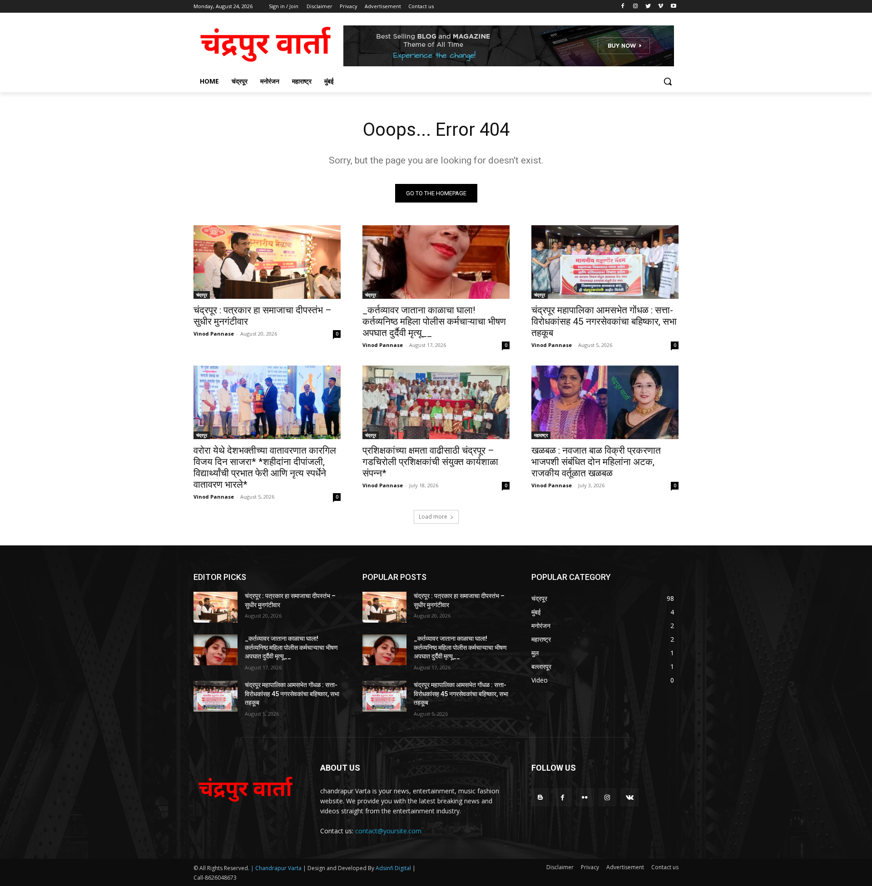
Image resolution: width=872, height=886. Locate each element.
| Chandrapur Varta (276, 868)
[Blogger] (540, 797)
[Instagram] (635, 6)
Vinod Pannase (213, 333)
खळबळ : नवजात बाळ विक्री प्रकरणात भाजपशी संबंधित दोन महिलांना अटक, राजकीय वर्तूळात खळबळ (596, 462)
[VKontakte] (630, 797)
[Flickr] (585, 797)
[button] (668, 81)
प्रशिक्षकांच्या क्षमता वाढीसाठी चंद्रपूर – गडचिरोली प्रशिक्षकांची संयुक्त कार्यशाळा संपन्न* (430, 462)
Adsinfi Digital (394, 868)
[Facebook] (623, 6)
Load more (433, 516)
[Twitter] (648, 6)
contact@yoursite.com (388, 831)
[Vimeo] (660, 6)
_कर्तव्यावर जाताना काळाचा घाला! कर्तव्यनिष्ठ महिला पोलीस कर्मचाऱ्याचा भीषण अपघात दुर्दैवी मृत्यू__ (434, 321)
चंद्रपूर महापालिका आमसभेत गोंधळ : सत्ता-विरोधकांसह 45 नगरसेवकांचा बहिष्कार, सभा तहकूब (604, 321)
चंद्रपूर (201, 295)
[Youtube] (673, 6)
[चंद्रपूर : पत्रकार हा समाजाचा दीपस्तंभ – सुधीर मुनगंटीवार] (267, 262)
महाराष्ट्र (541, 435)
